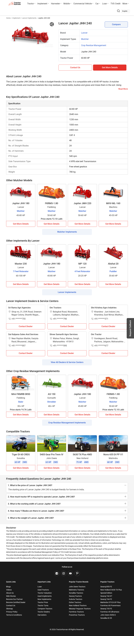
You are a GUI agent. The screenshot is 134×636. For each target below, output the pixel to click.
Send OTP (90, 21)
